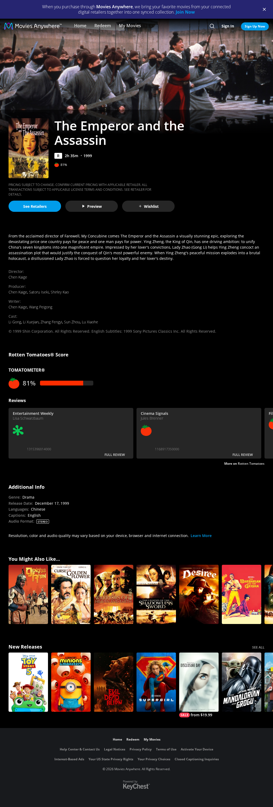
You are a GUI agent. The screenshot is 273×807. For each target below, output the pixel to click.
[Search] (212, 26)
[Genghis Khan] (28, 594)
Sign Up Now (255, 26)
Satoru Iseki (39, 292)
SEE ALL (258, 647)
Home (80, 26)
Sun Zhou (72, 321)
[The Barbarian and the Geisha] (241, 594)
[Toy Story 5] (28, 682)
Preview (94, 206)
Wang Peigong (40, 306)
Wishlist (151, 206)
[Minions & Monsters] (71, 682)
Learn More (201, 535)
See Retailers (35, 206)
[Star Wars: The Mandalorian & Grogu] (241, 682)
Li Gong (15, 321)
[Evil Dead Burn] (113, 682)
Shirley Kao (60, 292)
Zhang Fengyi (51, 321)
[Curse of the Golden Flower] (71, 594)
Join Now (185, 12)
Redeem (102, 26)
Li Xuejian (31, 321)
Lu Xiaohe (90, 321)
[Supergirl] (156, 682)
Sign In (228, 26)
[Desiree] (199, 594)
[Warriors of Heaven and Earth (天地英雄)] (113, 594)
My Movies (130, 26)
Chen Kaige (18, 277)
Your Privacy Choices (154, 759)
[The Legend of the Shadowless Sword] (156, 594)
